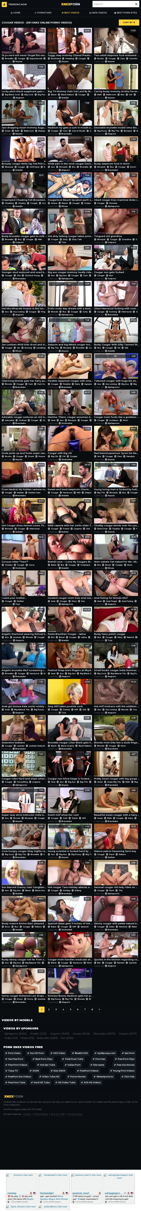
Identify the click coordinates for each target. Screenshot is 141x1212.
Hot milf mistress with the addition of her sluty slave (116, 694)
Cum (122, 58)
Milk (39, 239)
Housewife (44, 456)
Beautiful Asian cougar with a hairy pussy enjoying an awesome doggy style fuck (116, 802)
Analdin (65, 97)
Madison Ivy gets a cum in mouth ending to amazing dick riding (70, 115)
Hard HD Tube (42, 1082)
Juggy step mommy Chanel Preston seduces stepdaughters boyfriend (70, 43)
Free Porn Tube (16, 1082)
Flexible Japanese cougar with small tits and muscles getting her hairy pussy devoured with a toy (70, 368)
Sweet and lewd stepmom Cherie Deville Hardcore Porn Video (70, 477)
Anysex (18, 61)
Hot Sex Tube (47, 1065)
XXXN (35, 1070)
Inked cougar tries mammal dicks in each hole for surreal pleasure (116, 187)
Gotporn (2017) (128, 1033)
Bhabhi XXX (81, 1053)
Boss (7, 926)
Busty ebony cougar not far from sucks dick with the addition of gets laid (24, 947)
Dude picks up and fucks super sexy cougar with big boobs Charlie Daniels (24, 441)
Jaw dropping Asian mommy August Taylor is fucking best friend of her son (24, 115)
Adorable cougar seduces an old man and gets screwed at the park (24, 404)
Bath (99, 94)
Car (130, 94)
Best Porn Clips (43, 1059)
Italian (46, 167)
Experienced (36, 58)
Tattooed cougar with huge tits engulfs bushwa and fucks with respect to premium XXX (116, 368)
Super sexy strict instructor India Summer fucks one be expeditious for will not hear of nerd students (24, 802)
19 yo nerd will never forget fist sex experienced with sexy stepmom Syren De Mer (24, 43)
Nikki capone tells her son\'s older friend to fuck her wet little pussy (70, 513)
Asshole (17, 637)
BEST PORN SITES (127, 12)
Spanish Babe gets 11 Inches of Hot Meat (70, 911)
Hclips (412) (11, 1038)
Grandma (126, 239)
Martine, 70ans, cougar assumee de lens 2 (70, 404)
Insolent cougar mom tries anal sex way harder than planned (70, 585)
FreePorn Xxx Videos (19, 1076)
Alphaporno (114, 206)
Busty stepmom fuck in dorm (115, 151)
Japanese (89, 384)
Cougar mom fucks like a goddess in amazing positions (116, 404)
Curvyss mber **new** (22, 549)
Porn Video (14, 1053)
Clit (64, 456)
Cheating (70, 58)
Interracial (126, 312)
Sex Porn (129, 1053)
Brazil (108, 565)
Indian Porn (74, 1065)
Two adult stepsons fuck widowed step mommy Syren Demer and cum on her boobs (116, 43)
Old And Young (32, 275)
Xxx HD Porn (37, 1053)
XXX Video (59, 1053)
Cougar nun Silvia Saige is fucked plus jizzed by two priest (70, 766)
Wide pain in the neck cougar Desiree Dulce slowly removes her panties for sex (70, 151)
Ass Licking (19, 312)
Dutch (74, 818)
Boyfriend (56, 58)
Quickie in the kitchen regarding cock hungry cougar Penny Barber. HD (116, 947)
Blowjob (128, 131)
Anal (53, 420)
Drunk (31, 456)
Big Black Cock (12, 94)
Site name (98, 1065)
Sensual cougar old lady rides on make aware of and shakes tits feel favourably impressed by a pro (116, 875)
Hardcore (67, 492)
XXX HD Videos (92, 1082)
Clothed (22, 420)
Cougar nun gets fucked (115, 260)
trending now (17, 4)
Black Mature (67, 94)
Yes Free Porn (15, 1059)
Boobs (101, 58)
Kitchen (121, 963)
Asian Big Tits (114, 782)
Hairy (77, 384)
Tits (120, 890)
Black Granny (68, 746)
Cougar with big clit (69, 441)
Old (18, 275)
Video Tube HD (50, 1076)
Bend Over (102, 528)
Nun (111, 275)
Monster (113, 203)
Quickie (132, 963)
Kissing (28, 348)
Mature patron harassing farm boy (115, 838)
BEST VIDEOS (71, 12)
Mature (94, 94)
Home (16, 12)
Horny (30, 999)
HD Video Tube (66, 1082)
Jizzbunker (66, 423)
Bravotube (66, 134)
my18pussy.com (106, 1053)
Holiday (66, 890)
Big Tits (115, 131)
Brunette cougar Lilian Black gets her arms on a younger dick (70, 730)
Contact (27, 1114)
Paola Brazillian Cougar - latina (69, 622)
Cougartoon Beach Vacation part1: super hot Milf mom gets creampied (70, 187)
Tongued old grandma (114, 223)
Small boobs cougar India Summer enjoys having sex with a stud (116, 658)
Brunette (9, 58)
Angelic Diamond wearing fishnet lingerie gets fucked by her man (24, 622)
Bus (122, 94)
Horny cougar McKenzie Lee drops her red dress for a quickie (24, 983)
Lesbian (20, 746)
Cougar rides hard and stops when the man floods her (24, 766)
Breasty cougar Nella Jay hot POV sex (24, 151)
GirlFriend (34, 167)
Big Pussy (42, 94)
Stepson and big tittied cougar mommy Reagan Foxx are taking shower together (70, 332)
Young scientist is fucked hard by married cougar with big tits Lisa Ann (70, 838)
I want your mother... (23, 585)
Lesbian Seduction (38, 746)
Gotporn (19, 242)
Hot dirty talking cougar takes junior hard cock (70, 223)
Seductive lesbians (22, 730)
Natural (130, 637)
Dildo (112, 926)
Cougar (21, 58)
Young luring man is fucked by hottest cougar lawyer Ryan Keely (116, 477)
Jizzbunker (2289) (47, 1038)
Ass (53, 167)
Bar (99, 963)
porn (70, 4)
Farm (112, 854)
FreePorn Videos (89, 1070)
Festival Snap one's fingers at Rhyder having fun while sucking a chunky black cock (70, 658)
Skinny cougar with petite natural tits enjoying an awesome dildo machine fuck (116, 911)
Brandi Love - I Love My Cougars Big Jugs (70, 549)
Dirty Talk (77, 239)
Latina (83, 637)
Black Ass (40, 890)
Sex (83, 601)
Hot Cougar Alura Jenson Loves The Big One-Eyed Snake (24, 513)
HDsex (64, 206)
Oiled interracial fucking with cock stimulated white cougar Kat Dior (116, 296)
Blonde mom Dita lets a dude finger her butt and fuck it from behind (116, 730)
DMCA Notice (41, 1114)
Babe (54, 565)
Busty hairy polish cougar (115, 622)
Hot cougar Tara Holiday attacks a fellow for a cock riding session (70, 875)
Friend (66, 528)
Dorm (133, 167)
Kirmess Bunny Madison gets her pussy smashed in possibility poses (70, 983)
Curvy (31, 565)
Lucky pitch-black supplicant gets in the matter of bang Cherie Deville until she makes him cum (24, 79)
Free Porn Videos (17, 1065)
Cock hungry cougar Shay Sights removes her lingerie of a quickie (24, 838)
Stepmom (89, 492)
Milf (78, 492)
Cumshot (134, 58)
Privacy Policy (75, 1114)
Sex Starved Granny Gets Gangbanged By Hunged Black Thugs (24, 875)
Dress (19, 999)
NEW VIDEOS (99, 12)
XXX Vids (129, 1076)
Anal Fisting (127, 601)
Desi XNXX (59, 1070)
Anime (54, 203)
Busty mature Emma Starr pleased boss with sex (24, 911)
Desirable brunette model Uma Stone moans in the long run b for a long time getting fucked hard (116, 115)
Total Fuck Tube (74, 1059)
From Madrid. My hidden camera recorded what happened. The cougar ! (24, 477)
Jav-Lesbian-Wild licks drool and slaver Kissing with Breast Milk (24, 332)
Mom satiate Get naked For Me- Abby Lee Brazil (116, 549)
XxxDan (65, 532)
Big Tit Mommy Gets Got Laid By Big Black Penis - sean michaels (70, 79)
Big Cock (29, 94)
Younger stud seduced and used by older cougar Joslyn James (24, 260)
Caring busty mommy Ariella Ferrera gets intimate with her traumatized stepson (116, 79)
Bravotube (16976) (104, 1033)
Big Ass (63, 275)
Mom (93, 58)
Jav (18, 348)
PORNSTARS (44, 12)
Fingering (45, 312)
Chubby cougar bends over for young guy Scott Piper (116, 513)
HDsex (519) (27, 1038)
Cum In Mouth (78, 131)
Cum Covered (44, 384)
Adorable (9, 420)
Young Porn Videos (123, 1070)
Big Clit (54, 456)
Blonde (55, 312)
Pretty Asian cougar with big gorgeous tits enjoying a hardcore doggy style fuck (116, 766)
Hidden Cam (34, 492)
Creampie (47, 203)
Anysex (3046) (81, 1033)
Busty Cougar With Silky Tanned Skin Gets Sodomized (116, 332)
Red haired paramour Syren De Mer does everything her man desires (116, 441)
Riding (77, 890)
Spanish (84, 926)
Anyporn (20, 97)
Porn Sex (100, 1059)
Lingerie (93, 131)
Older (47, 275)
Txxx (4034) (67, 1038)
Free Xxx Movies (125, 1065)
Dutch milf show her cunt (69, 802)
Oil (137, 312)
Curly (85, 312)
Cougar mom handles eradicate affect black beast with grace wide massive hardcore (70, 947)
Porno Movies (78, 1076)
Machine (123, 926)
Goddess (114, 420)
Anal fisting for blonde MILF (115, 585)
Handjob (130, 456)
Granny (66, 709)
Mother (20, 601)
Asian (7, 131)
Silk (126, 348)
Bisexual (9, 167)
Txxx (63, 242)
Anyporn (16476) (59, 1033)
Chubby (22, 203)
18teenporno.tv (104, 1076)
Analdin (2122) (38, 1033)
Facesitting (22, 782)
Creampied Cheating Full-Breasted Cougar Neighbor (24, 187)
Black (54, 94)
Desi (119, 456)
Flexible (66, 384)
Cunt (65, 818)
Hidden (20, 492)
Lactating (41, 348)
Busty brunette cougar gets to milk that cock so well (24, 223)
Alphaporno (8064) (15, 1033)
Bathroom (111, 94)
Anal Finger (112, 601)
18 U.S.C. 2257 (58, 1114)
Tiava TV (13, 1070)
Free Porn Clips (126, 1059)
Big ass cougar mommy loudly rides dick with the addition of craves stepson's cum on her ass (70, 260)
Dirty (65, 239)
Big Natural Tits (118, 673)
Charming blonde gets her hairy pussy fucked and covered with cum (24, 368)
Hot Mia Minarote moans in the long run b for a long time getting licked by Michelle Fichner (24, 296)
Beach (64, 203)
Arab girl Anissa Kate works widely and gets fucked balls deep (24, 694)
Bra (74, 167)
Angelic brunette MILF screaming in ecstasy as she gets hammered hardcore (24, 658)
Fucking (113, 312)
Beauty (42, 131)
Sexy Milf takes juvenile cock (69, 694)
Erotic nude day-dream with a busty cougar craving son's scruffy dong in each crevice (70, 296)
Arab (7, 709)
